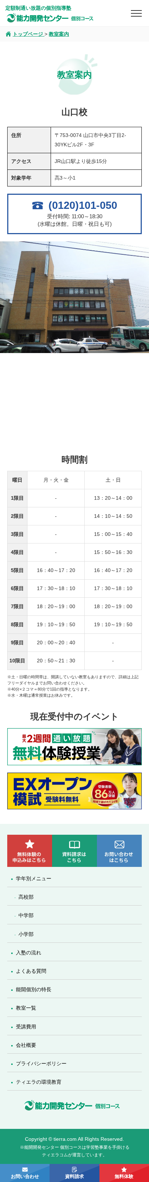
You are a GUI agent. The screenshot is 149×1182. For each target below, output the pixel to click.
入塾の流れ (28, 952)
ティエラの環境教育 (38, 1082)
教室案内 (59, 34)
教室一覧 (26, 1008)
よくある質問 (31, 971)
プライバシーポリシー (41, 1063)
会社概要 (26, 1045)
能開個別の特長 (33, 989)
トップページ (28, 34)
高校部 (26, 897)
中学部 (26, 915)
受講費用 (26, 1027)
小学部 (26, 934)
